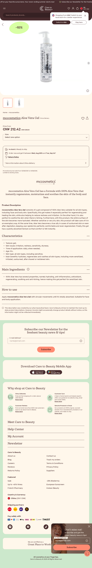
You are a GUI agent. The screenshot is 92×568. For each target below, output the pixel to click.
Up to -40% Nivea (15, 484)
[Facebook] (28, 526)
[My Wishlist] (68, 8)
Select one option (12, 137)
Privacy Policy (52, 467)
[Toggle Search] (8, 8)
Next (88, 63)
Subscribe (46, 349)
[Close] (89, 526)
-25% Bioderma (52, 481)
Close (85, 15)
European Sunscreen (55, 484)
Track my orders (53, 459)
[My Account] (73, 8)
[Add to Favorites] (83, 118)
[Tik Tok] (46, 526)
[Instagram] (10, 526)
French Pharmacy (15, 488)
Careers (11, 463)
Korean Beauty (52, 488)
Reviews (11, 467)
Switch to (61, 22)
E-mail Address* (15, 338)
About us (11, 456)
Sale (9, 481)
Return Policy (13, 157)
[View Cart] (77, 8)
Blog (10, 459)
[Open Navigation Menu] (4, 8)
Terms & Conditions (54, 463)
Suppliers (50, 470)
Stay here (79, 22)
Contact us (51, 456)
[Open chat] (87, 553)
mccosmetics (12, 118)
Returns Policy (14, 470)
